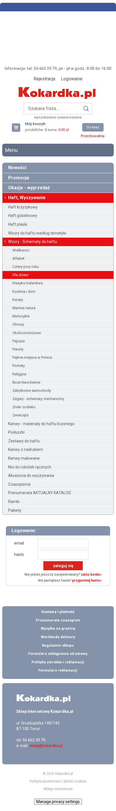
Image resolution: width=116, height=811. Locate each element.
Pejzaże (18, 341)
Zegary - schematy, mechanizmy (38, 399)
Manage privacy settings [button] (58, 801)
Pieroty (17, 349)
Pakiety (14, 510)
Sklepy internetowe (58, 789)
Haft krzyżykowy (23, 207)
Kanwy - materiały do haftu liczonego (41, 423)
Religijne (19, 374)
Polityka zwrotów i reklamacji (58, 662)
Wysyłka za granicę (58, 628)
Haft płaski (17, 224)
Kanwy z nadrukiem (25, 449)
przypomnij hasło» (87, 580)
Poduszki (16, 432)
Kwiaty (17, 300)
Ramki (13, 501)
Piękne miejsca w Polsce (32, 357)
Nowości (17, 167)
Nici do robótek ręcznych (29, 467)
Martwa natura (23, 308)
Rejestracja (44, 78)
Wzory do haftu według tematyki (37, 233)
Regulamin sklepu (58, 645)
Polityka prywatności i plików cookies (58, 781)
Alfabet (18, 258)
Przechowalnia (92, 136)
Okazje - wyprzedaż (29, 187)
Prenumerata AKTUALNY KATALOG (39, 493)
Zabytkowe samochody (31, 390)
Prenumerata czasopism (58, 620)
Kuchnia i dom (23, 291)
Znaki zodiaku (23, 407)
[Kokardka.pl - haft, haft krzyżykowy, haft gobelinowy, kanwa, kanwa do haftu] (58, 89)
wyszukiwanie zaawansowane (58, 117)
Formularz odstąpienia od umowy (58, 653)
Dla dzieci (20, 275)
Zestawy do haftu (24, 441)
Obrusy (18, 324)
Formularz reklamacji (57, 670)
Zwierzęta (20, 415)
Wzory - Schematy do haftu (32, 241)
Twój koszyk (18, 127)
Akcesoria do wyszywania (31, 475)
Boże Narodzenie (26, 382)
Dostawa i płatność (58, 612)
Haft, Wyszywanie (27, 197)
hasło (19, 554)
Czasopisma (19, 484)
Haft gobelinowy (22, 215)
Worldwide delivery (58, 637)
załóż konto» (91, 574)
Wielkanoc (21, 250)
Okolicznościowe (26, 333)
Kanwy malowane (24, 458)
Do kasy (93, 127)
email (19, 543)
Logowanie (71, 78)
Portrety (18, 365)
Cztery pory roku (25, 266)
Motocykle (21, 316)
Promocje (18, 177)
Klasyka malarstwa (27, 283)
